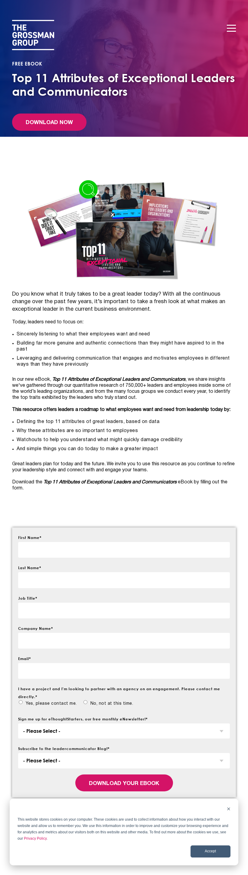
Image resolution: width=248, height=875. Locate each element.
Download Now (49, 122)
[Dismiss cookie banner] (228, 809)
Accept (210, 851)
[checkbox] (124, 705)
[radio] (47, 703)
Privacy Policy (35, 838)
